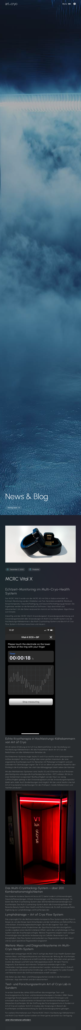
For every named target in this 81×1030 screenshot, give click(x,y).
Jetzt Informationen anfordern (18, 1020)
